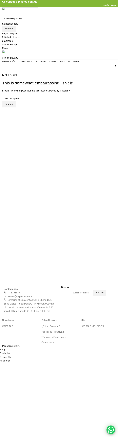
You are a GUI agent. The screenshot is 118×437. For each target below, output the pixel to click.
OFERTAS (7, 326)
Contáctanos (47, 342)
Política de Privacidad (52, 332)
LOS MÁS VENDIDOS (92, 326)
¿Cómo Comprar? (50, 326)
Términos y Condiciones (53, 337)
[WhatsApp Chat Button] (110, 429)
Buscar (99, 293)
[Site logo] (20, 11)
